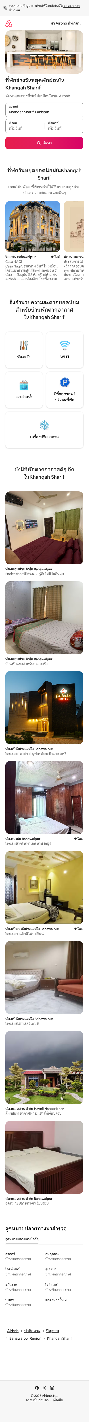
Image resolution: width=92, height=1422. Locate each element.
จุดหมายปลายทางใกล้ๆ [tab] (22, 1239)
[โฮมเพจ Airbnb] (8, 23)
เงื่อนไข (58, 1400)
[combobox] (44, 112)
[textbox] (25, 128)
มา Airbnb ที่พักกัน (65, 23)
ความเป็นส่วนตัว (37, 1400)
